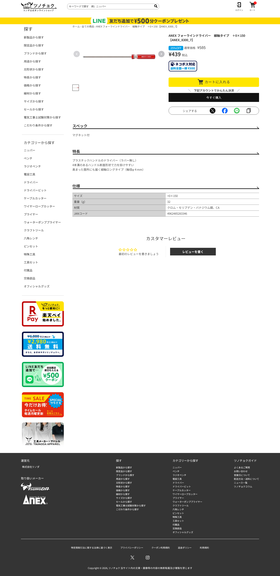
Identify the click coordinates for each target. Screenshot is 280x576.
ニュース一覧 (240, 482)
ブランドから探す (35, 53)
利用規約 (204, 547)
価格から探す (32, 85)
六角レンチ (31, 238)
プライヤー (31, 214)
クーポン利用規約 (160, 547)
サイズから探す (34, 101)
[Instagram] (148, 557)
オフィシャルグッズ (37, 286)
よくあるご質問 (242, 467)
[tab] (75, 88)
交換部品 (29, 278)
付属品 (28, 270)
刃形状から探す (34, 69)
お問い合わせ (241, 471)
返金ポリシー (185, 547)
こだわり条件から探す (38, 125)
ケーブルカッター (35, 198)
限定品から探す (34, 45)
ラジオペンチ (32, 166)
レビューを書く (193, 251)
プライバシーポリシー (131, 547)
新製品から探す (34, 37)
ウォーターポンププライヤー (42, 222)
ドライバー (31, 182)
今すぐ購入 (214, 97)
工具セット (31, 262)
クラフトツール (34, 230)
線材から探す (32, 93)
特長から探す (32, 77)
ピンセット (31, 246)
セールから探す (34, 109)
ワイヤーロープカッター (39, 206)
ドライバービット (35, 190)
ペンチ (28, 158)
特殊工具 (29, 254)
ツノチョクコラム (243, 486)
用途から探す (32, 61)
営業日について (242, 475)
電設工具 (29, 174)
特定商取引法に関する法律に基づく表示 (91, 547)
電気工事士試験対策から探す (42, 117)
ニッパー (29, 150)
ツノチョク (114, 568)
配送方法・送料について (246, 478)
